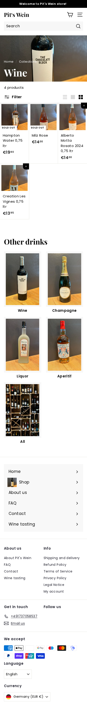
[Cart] (69, 14)
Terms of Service (58, 571)
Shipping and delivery (62, 558)
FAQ (7, 564)
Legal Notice (54, 584)
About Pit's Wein (17, 558)
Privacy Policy (55, 578)
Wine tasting (15, 578)
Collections (28, 62)
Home (9, 62)
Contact (11, 571)
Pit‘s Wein (16, 15)
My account (54, 591)
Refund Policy (55, 564)
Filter (16, 97)
